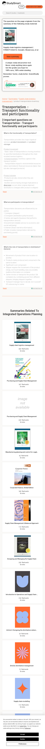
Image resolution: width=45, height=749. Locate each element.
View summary (13, 56)
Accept (22, 734)
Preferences (22, 744)
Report (5, 192)
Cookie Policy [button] (23, 726)
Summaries (13, 99)
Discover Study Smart (34, 6)
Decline (22, 739)
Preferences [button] (27, 728)
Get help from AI (37, 192)
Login (21, 6)
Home (4, 99)
